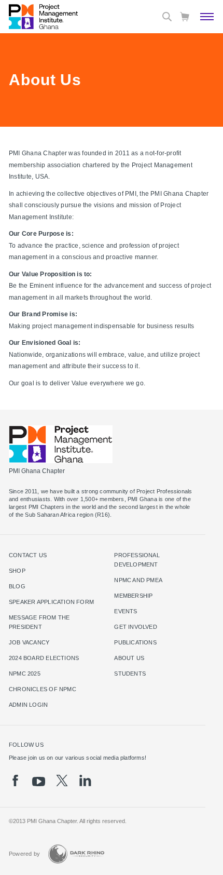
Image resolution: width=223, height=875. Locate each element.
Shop (17, 571)
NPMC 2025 (24, 673)
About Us (129, 658)
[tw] (61, 780)
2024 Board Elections (44, 658)
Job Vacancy (29, 642)
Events (125, 611)
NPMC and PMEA (138, 580)
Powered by (24, 854)
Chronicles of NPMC (42, 689)
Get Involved (135, 627)
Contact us (28, 555)
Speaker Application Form (51, 602)
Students (130, 673)
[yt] (38, 781)
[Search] (167, 16)
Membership (133, 596)
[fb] (15, 780)
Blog (17, 586)
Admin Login (28, 705)
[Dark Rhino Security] (76, 854)
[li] (85, 780)
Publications (135, 642)
